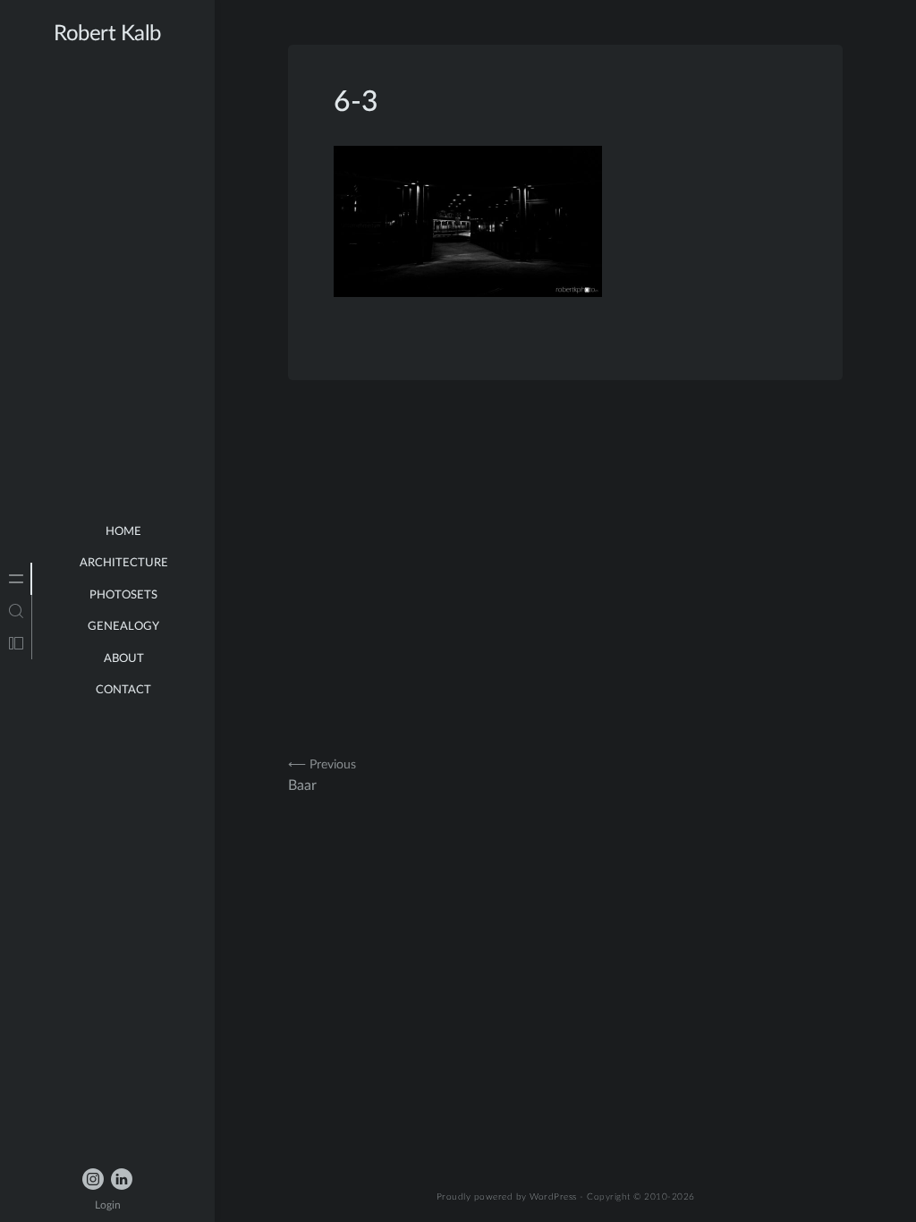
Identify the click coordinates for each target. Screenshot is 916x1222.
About (124, 659)
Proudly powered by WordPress (507, 1196)
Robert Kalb (107, 34)
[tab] (16, 579)
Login (108, 1205)
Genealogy (123, 626)
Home (123, 532)
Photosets (123, 595)
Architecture (124, 563)
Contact (123, 690)
